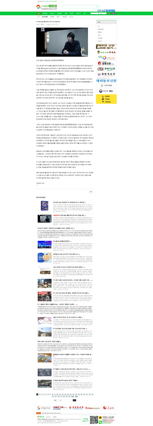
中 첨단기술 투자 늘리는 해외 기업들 (65, 380)
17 (76, 394)
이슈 (38, 16)
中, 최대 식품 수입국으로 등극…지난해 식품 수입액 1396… (72, 280)
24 (53, 396)
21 (86, 394)
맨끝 (76, 396)
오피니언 (71, 16)
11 (59, 394)
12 (62, 394)
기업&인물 (64, 16)
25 (55, 396)
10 (57, 394)
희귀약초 (45, 13)
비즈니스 (52, 13)
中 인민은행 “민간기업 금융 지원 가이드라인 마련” (69, 328)
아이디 (92, 13)
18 (78, 394)
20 (84, 394)
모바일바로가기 (85, 420)
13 (65, 394)
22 (89, 394)
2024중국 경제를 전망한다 (61, 241)
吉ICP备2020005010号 (49, 421)
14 (68, 394)
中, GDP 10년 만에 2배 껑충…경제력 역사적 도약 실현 (70, 293)
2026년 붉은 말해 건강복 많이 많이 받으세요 (51, 413)
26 (58, 396)
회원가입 (114, 13)
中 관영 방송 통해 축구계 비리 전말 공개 (69, 215)
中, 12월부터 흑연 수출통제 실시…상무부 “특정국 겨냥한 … (56, 304)
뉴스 (39, 13)
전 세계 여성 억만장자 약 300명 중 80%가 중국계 (69, 202)
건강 (84, 13)
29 (66, 396)
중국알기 (59, 13)
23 (92, 394)
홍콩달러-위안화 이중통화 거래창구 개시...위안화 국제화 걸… (73, 354)
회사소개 (48, 416)
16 (73, 394)
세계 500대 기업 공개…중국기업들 (48, 341)
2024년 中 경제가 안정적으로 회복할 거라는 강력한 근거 (55, 228)
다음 (72, 396)
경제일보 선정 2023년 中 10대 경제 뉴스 (66, 254)
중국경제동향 (45, 16)
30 (69, 396)
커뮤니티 (78, 13)
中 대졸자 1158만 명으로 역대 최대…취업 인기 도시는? (71, 369)
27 (61, 396)
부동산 (58, 16)
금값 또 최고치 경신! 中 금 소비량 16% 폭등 (67, 317)
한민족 (71, 13)
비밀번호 (101, 13)
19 (81, 394)
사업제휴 (54, 416)
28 (63, 396)
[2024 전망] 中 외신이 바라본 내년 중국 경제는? (68, 267)
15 (70, 394)
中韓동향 (52, 16)
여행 (66, 13)
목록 (91, 191)
